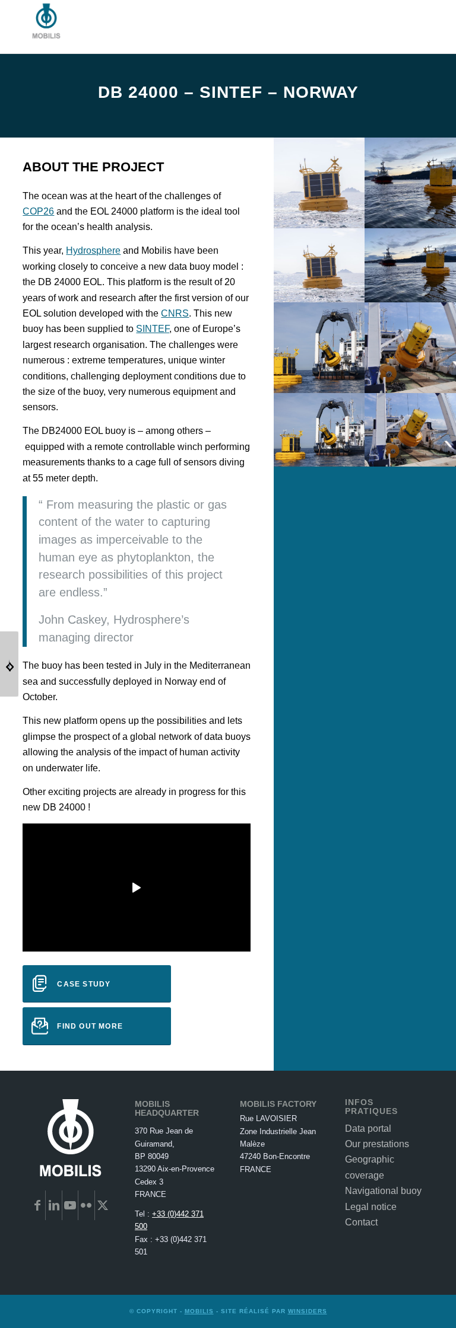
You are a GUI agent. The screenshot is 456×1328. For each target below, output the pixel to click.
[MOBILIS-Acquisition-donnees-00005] (410, 384)
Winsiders (307, 1311)
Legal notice (371, 1207)
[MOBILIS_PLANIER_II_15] (319, 220)
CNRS (175, 313)
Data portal (368, 1128)
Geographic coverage (369, 1167)
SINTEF (152, 329)
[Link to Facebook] (37, 1205)
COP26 (38, 211)
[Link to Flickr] (86, 1205)
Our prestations (377, 1144)
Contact (361, 1222)
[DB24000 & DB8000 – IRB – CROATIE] (9, 664)
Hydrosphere (93, 250)
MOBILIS (199, 1311)
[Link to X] (103, 1205)
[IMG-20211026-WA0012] (410, 220)
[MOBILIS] (46, 26)
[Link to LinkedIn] (53, 1205)
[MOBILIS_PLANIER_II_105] (319, 384)
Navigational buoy (383, 1191)
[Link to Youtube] (70, 1205)
